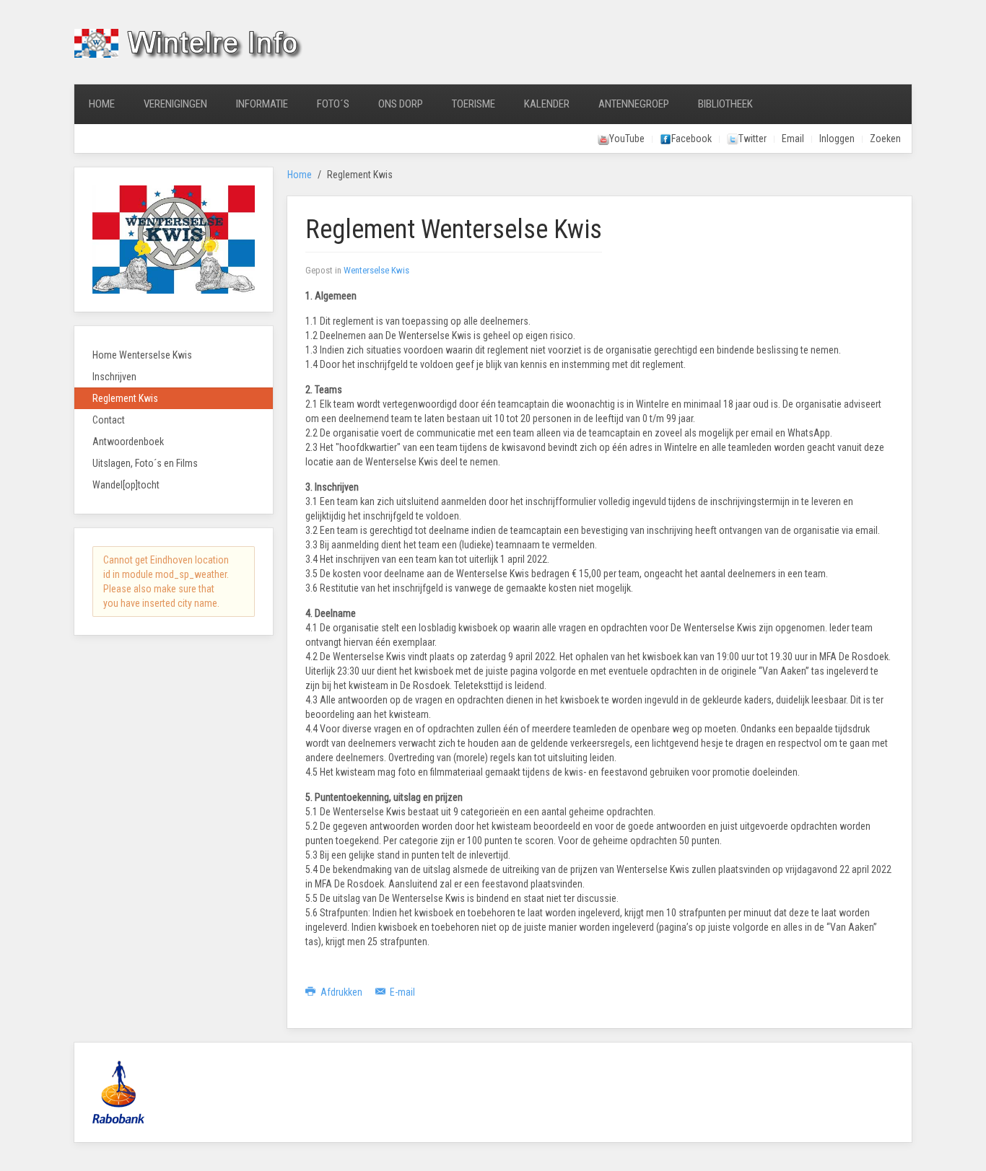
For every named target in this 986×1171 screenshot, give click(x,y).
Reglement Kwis (125, 398)
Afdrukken (341, 992)
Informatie (262, 103)
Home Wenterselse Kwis (142, 355)
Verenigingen (175, 103)
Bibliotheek (725, 103)
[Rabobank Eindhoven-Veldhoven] (118, 1091)
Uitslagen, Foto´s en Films (145, 463)
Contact (108, 420)
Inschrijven (114, 376)
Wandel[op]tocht (126, 485)
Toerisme (473, 103)
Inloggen (837, 138)
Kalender (547, 103)
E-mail (401, 992)
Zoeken (885, 138)
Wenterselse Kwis (376, 270)
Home (102, 103)
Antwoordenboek (128, 441)
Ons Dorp (400, 103)
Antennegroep (633, 103)
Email (793, 138)
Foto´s (333, 103)
